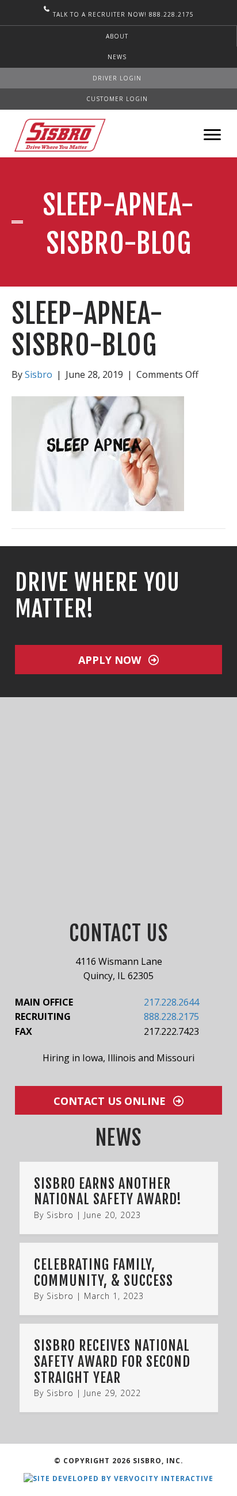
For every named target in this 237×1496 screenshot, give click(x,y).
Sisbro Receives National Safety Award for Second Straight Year (112, 1361)
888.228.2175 (171, 1016)
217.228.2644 (171, 1002)
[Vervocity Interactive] (118, 1478)
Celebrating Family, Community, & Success (103, 1272)
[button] (118, 659)
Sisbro (60, 1214)
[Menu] (212, 135)
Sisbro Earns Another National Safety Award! (108, 1191)
